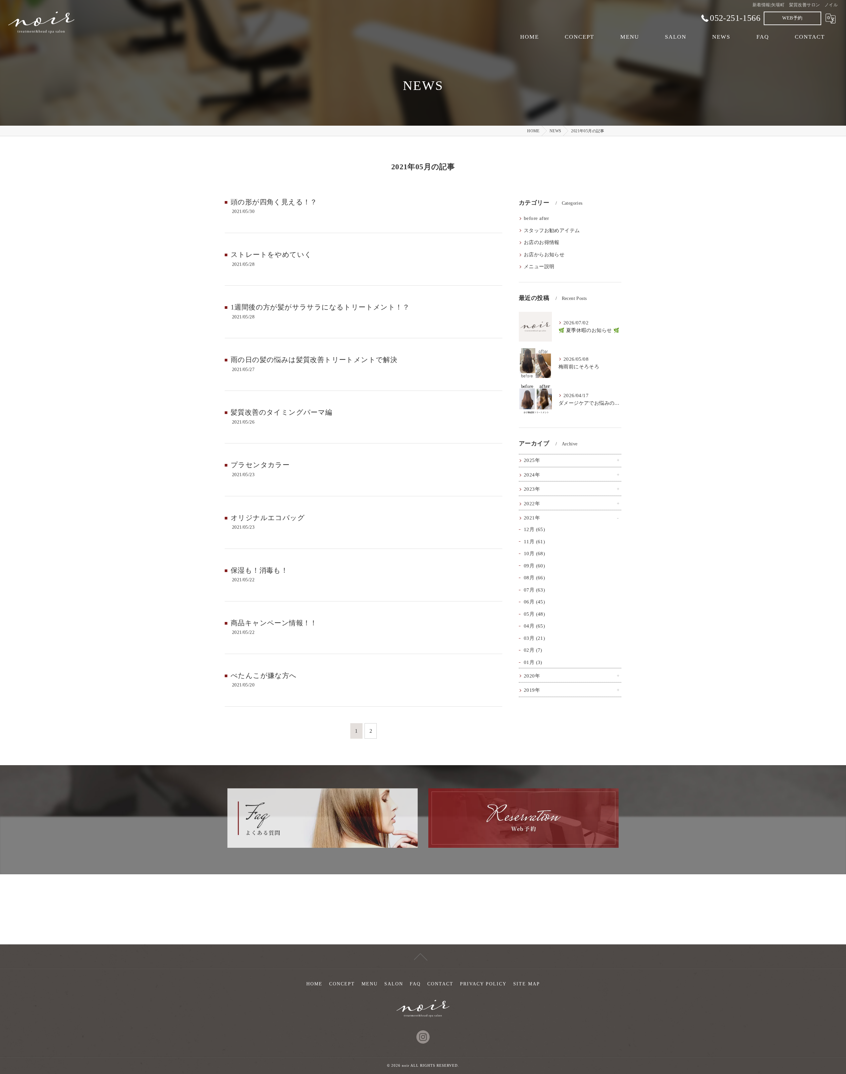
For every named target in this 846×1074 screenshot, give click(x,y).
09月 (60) (534, 565)
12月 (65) (534, 529)
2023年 (532, 489)
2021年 (532, 517)
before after (536, 218)
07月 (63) (534, 590)
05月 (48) (534, 614)
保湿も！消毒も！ (259, 570)
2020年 (532, 676)
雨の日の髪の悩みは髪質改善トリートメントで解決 (314, 360)
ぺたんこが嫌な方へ (264, 676)
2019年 (532, 690)
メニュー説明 (539, 266)
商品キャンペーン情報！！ (274, 623)
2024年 (532, 474)
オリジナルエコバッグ (268, 518)
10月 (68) (534, 553)
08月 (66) (534, 577)
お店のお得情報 (541, 242)
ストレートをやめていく (271, 255)
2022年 (532, 503)
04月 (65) (534, 626)
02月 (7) (533, 650)
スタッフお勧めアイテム (552, 230)
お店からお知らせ (544, 254)
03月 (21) (534, 638)
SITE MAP (526, 983)
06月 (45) (534, 601)
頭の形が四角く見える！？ (274, 202)
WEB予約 (792, 18)
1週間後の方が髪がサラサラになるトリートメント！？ (320, 307)
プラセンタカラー (260, 465)
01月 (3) (533, 662)
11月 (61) (534, 541)
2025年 (532, 460)
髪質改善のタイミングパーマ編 (281, 412)
